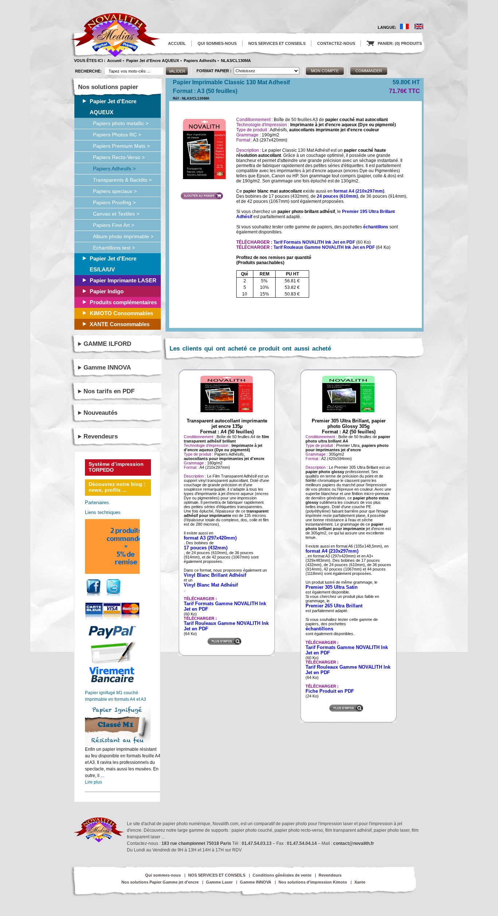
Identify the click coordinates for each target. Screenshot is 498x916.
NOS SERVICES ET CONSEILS (277, 43)
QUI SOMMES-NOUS (217, 43)
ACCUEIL (177, 43)
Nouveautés (100, 412)
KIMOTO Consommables (121, 313)
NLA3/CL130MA (236, 60)
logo (115, 35)
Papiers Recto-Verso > (119, 157)
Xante (359, 882)
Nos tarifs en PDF (109, 391)
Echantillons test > (114, 248)
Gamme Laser (219, 882)
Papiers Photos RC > (117, 135)
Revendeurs (100, 436)
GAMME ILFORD (107, 343)
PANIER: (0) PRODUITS (394, 43)
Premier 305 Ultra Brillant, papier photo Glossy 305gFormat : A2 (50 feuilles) (349, 426)
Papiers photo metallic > (120, 123)
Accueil (114, 60)
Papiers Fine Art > (113, 225)
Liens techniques (103, 512)
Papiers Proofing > (114, 202)
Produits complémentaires (123, 302)
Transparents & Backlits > (122, 180)
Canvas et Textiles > (116, 214)
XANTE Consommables (119, 324)
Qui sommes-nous (163, 875)
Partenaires (97, 502)
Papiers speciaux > (115, 191)
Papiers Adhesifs (200, 60)
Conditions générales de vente (282, 875)
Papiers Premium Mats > (121, 146)
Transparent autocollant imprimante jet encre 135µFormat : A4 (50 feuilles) (227, 426)
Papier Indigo (107, 291)
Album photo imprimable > (123, 236)
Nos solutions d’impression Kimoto (313, 882)
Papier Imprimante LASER (123, 280)
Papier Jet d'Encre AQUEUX (152, 60)
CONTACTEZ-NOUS (336, 43)
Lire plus (93, 782)
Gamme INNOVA (107, 367)
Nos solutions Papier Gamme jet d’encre (160, 882)
